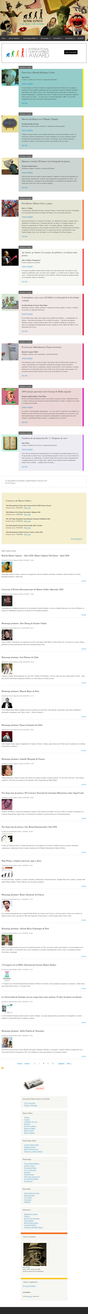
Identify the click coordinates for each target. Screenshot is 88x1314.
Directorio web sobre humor (31, 1218)
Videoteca (27, 1216)
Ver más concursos (76, 539)
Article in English (27, 84)
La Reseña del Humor (30, 1225)
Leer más (24, 103)
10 (53, 1063)
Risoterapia (27, 1172)
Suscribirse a (2, 1068)
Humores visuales (29, 1131)
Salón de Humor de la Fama (31, 1193)
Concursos (27, 1120)
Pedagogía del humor (30, 1147)
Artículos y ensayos (29, 1166)
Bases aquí (27, 508)
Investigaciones (28, 1181)
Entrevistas (27, 1124)
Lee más (83, 581)
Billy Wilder (26, 1267)
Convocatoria (72, 52)
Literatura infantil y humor (31, 1145)
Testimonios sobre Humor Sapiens (33, 1227)
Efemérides (27, 1202)
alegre (30, 1296)
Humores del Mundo (29, 1128)
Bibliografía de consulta (30, 1214)
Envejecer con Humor (30, 1126)
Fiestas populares (29, 1221)
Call (66, 52)
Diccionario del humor (30, 1168)
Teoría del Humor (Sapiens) (31, 1164)
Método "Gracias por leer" (31, 1149)
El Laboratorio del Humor (31, 1179)
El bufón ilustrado (29, 1174)
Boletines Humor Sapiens (31, 1223)
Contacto (80, 38)
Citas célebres (28, 1198)
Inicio (3, 38)
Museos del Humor (29, 1133)
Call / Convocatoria (29, 1103)
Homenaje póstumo (29, 1195)
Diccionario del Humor (29, 1286)
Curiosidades (27, 1200)
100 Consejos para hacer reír (32, 1177)
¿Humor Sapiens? (14, 38)
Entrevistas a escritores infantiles (33, 1151)
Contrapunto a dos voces (30, 1122)
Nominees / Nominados (30, 1105)
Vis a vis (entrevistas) (30, 1170)
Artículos (26, 1117)
